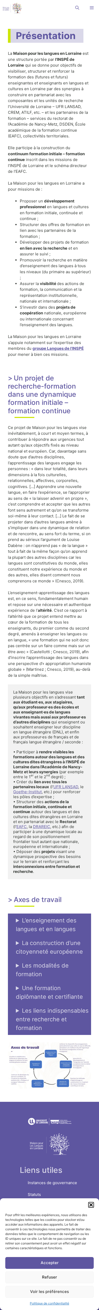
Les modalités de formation (42, 970)
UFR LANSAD (65, 786)
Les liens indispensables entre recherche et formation (52, 1019)
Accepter (50, 1262)
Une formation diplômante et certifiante (49, 992)
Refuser (49, 1277)
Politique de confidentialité (49, 1303)
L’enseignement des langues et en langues (46, 924)
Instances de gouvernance (52, 1182)
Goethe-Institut (27, 791)
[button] (91, 1204)
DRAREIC (41, 826)
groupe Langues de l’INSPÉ (58, 348)
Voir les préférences (49, 1291)
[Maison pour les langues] (12, 8)
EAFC (21, 826)
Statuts (34, 1194)
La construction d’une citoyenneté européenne (49, 947)
